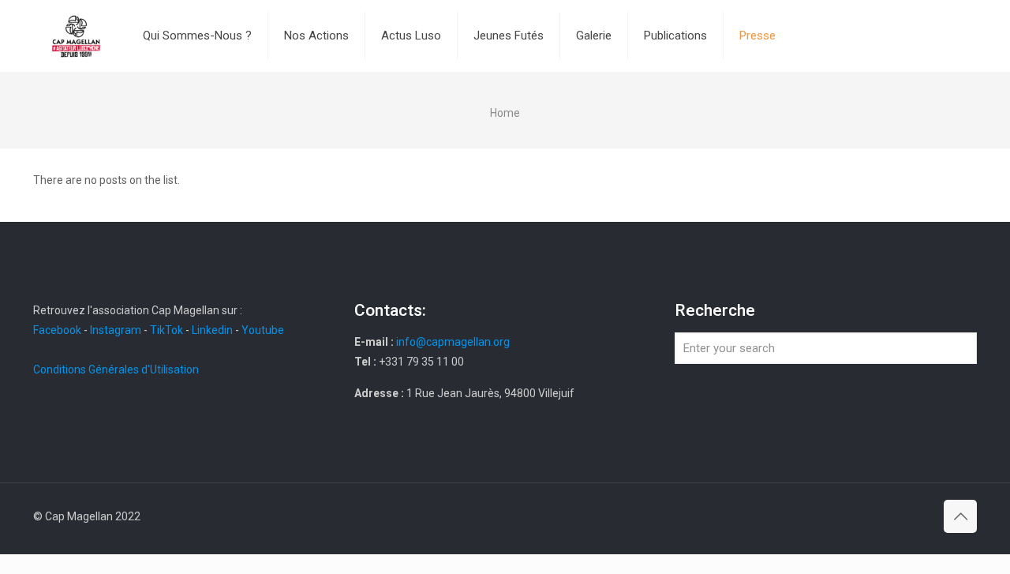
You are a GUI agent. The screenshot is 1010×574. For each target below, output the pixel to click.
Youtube (262, 330)
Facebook (58, 330)
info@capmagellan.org (453, 342)
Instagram (115, 330)
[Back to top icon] (960, 516)
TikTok (166, 330)
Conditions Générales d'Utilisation (116, 369)
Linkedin (212, 330)
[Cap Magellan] (76, 35)
